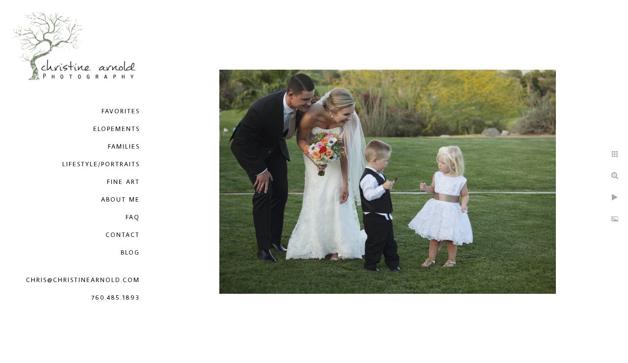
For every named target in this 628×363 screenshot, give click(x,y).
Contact (122, 234)
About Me (120, 199)
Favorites (121, 111)
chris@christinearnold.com (83, 280)
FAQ (133, 217)
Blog (130, 252)
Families (124, 146)
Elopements (116, 128)
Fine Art (123, 181)
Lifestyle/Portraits (101, 164)
